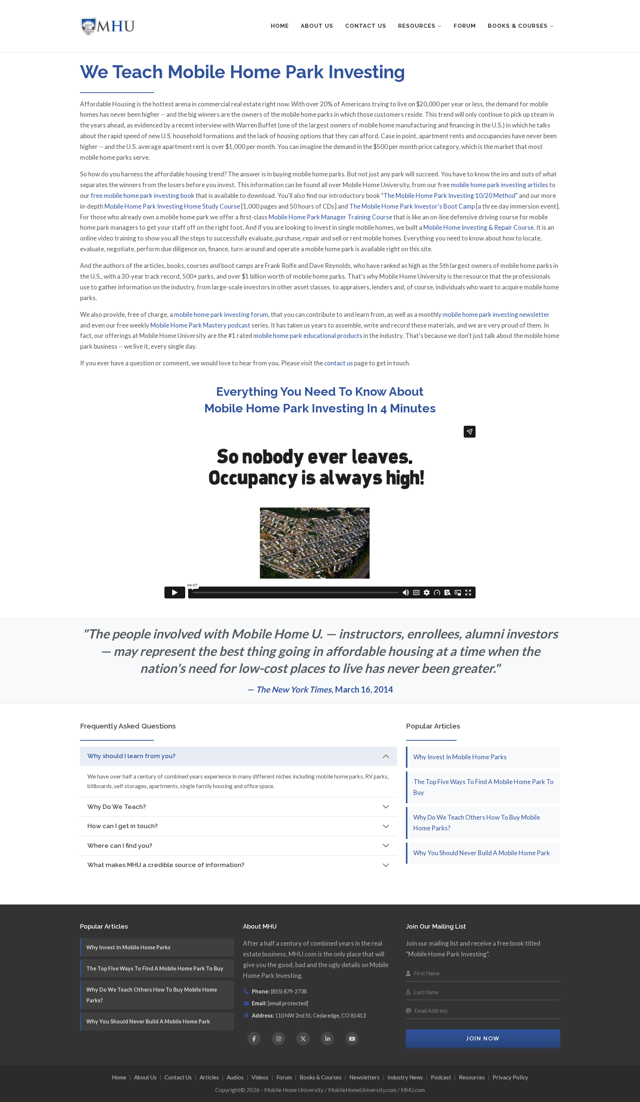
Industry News (405, 1077)
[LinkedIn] (327, 1038)
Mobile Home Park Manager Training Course (330, 217)
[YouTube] (352, 1038)
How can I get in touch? (122, 826)
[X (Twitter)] (303, 1038)
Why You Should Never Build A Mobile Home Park (481, 853)
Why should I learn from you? (131, 756)
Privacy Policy (510, 1077)
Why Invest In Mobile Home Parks (460, 757)
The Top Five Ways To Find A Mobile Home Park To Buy (154, 968)
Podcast (441, 1077)
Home (280, 26)
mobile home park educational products (307, 335)
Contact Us (365, 26)
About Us (317, 26)
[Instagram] (278, 1038)
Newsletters (364, 1077)
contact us (338, 363)
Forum (465, 26)
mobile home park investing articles (499, 185)
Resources (417, 26)
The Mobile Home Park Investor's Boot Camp (412, 206)
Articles (209, 1077)
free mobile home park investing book (142, 195)
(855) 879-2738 (289, 991)
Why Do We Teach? (116, 806)
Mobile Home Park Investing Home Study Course (172, 206)
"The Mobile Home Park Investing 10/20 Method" (449, 195)
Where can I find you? (119, 845)
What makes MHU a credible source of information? (165, 865)
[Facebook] (254, 1038)
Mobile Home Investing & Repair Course (478, 227)
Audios (235, 1077)
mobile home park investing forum (221, 314)
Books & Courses (518, 26)
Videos (260, 1077)
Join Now (483, 1038)
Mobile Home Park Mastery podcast (200, 325)
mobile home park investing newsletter (496, 314)
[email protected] (288, 1003)
